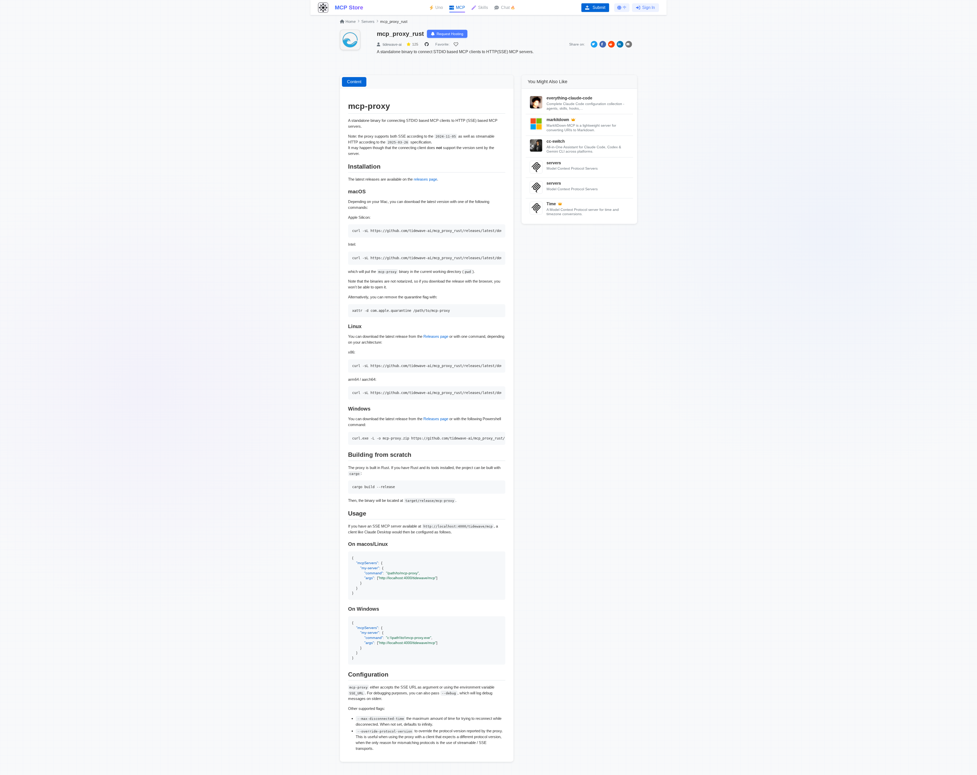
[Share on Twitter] (594, 44)
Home (351, 21)
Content (354, 82)
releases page (425, 179)
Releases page (435, 336)
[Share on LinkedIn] (620, 44)
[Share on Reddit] (611, 44)
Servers (368, 21)
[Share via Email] (628, 44)
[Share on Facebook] (602, 44)
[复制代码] (500, 229)
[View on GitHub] (427, 44)
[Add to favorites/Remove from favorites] (457, 44)
